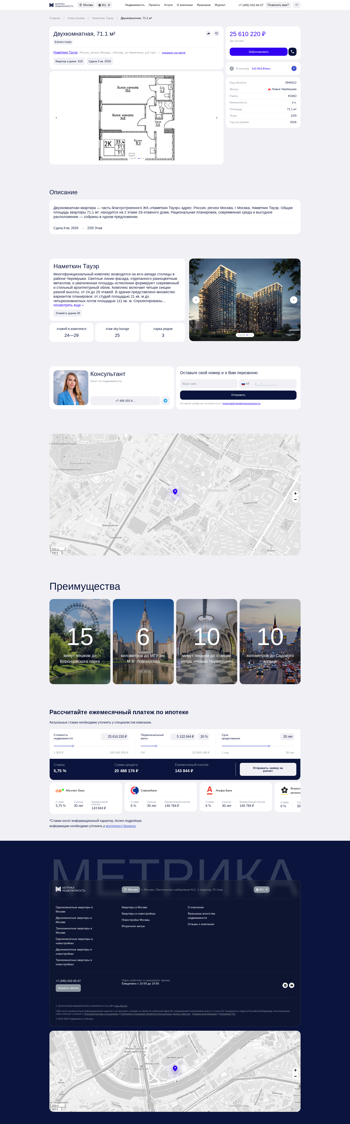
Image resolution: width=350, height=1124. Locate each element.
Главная (54, 18)
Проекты (154, 4)
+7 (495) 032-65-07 (251, 5)
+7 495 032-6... (125, 400)
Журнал (220, 4)
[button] (175, 492)
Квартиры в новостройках (139, 913)
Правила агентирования (204, 1014)
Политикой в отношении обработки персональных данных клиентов (155, 1014)
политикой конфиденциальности (241, 403)
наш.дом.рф (121, 1006)
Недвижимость (135, 4)
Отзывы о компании (201, 924)
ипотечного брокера (121, 826)
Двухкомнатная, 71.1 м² (136, 18)
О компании (185, 4)
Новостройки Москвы (136, 919)
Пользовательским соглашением (101, 1014)
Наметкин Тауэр (102, 18)
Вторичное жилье (133, 926)
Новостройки (76, 18)
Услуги (168, 4)
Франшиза (204, 4)
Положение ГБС (227, 1014)
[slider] (91, 746)
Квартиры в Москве (134, 907)
